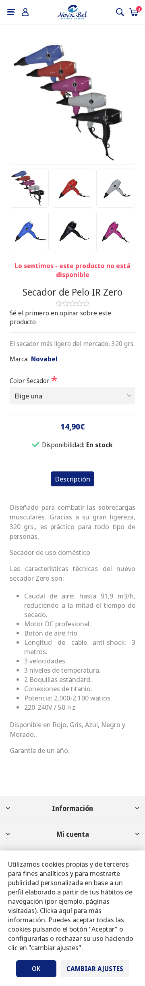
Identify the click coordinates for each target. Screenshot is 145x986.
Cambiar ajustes (94, 968)
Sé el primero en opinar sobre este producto (60, 317)
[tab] (72, 478)
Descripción (72, 479)
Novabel (44, 358)
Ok (36, 968)
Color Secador (30, 380)
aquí (65, 910)
